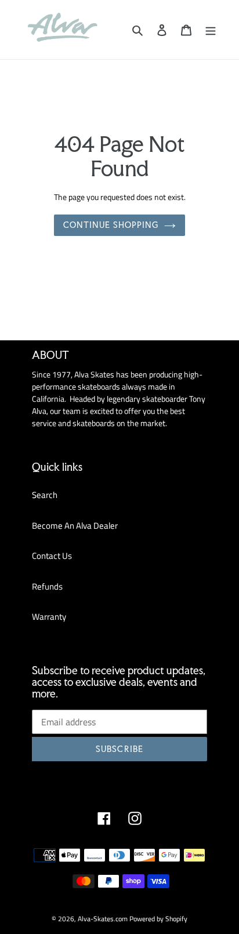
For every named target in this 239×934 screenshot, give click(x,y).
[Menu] (210, 29)
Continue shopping (110, 225)
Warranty (49, 616)
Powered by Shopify (158, 918)
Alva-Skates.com (103, 918)
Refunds (47, 586)
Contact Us (52, 555)
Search (44, 494)
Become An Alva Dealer (75, 525)
